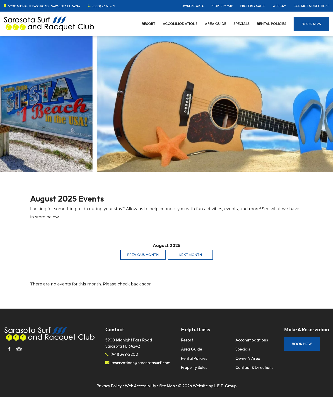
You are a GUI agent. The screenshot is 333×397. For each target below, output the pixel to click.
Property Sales (252, 6)
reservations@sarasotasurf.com (140, 362)
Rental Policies (271, 23)
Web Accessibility (140, 385)
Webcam (279, 6)
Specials (242, 23)
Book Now (312, 24)
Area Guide (215, 23)
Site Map (167, 385)
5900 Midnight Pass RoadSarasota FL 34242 (128, 343)
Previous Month (143, 254)
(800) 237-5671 (103, 6)
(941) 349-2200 (124, 354)
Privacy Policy (109, 385)
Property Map (222, 6)
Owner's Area (192, 6)
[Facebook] (9, 349)
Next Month (190, 254)
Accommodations (180, 23)
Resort (148, 23)
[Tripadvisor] (19, 349)
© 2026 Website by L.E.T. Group (207, 385)
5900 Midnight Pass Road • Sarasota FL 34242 (44, 6)
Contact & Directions (311, 6)
